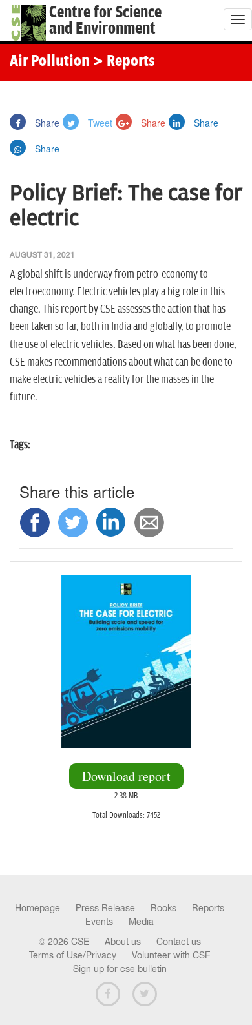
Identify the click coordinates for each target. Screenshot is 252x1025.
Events (99, 921)
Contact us (178, 942)
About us (123, 942)
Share (45, 122)
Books (163, 908)
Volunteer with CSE (171, 955)
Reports (208, 908)
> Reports (124, 62)
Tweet (98, 122)
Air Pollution (50, 62)
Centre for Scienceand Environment (105, 20)
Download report (126, 776)
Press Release (105, 908)
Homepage (37, 908)
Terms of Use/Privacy (72, 955)
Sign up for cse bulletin (120, 969)
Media (141, 921)
